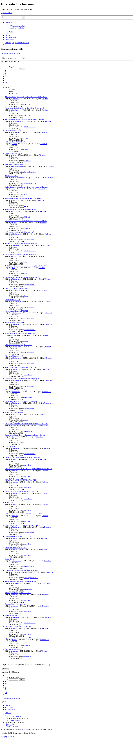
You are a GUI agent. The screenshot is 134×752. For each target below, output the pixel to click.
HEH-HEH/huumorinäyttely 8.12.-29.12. (18, 345)
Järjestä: (22, 665)
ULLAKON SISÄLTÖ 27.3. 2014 (16, 288)
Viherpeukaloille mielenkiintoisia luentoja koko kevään (23, 198)
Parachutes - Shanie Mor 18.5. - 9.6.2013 (18, 626)
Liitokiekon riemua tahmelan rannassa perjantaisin (21, 570)
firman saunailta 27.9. (12, 446)
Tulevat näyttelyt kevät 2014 (14, 322)
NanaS (14, 155)
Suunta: (39, 665)
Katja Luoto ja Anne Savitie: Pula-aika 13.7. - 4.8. (21, 491)
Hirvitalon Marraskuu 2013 (14, 356)
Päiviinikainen (16, 234)
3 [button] (5, 75)
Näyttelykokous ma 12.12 (13, 153)
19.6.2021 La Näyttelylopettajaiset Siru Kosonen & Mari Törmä (26, 97)
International (46, 392)
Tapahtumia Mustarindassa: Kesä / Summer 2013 (21, 581)
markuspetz (16, 392)
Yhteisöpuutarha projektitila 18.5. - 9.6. (18, 593)
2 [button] (5, 73)
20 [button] (6, 82)
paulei (16, 335)
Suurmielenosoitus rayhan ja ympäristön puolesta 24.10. (23, 209)
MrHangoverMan (18, 572)
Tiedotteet (45, 99)
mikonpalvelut (16, 561)
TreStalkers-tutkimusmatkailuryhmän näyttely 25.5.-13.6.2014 (25, 266)
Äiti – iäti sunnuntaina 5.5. (14, 649)
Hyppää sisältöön (6, 13)
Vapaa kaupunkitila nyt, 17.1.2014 (16, 311)
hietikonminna (16, 121)
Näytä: (5, 665)
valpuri (14, 132)
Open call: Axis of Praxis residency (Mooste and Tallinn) (24, 638)
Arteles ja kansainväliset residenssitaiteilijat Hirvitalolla (23, 457)
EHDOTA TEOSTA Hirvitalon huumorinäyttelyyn (22, 378)
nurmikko (15, 369)
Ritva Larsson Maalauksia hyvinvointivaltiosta (20, 255)
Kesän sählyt (9, 559)
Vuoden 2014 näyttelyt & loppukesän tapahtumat (21, 243)
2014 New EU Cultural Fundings (16, 390)
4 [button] (5, 76)
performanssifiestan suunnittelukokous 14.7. (19, 232)
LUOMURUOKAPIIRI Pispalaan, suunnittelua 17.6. (22, 525)
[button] (5, 65)
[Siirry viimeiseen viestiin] (32, 104)
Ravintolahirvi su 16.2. (12, 300)
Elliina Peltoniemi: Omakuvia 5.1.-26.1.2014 (20, 333)
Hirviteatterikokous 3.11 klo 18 (15, 164)
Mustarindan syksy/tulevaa (14, 412)
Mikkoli (14, 211)
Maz (13, 256)
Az (13, 200)
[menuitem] (17, 26)
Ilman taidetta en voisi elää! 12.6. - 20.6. (18, 536)
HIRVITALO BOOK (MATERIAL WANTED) (21, 480)
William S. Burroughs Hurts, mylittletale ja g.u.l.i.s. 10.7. (24, 514)
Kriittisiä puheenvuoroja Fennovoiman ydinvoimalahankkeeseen (26, 187)
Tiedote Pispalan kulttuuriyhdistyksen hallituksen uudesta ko (25, 119)
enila (13, 189)
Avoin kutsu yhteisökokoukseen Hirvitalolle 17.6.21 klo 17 (24, 108)
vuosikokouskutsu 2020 (13, 131)
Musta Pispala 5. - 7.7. (12, 502)
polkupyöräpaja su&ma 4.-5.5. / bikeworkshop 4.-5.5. (23, 277)
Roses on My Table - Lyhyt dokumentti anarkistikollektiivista (25, 435)
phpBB (24, 729)
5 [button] (5, 78)
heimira (14, 290)
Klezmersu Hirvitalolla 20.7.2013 (16, 548)
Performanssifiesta (11, 615)
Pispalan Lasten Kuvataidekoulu (15, 604)
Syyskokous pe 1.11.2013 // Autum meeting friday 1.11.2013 (25, 401)
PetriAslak (15, 99)
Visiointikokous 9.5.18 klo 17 (15, 142)
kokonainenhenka (18, 166)
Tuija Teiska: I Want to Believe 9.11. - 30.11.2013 (21, 367)
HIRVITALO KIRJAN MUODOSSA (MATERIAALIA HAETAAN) (28, 469)
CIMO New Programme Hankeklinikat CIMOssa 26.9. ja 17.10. (26, 424)
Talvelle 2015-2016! (11, 176)
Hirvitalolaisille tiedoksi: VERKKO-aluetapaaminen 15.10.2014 (26, 221)
